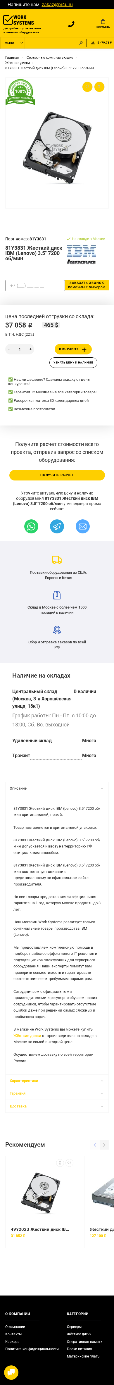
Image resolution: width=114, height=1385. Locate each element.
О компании (15, 1327)
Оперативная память (85, 1342)
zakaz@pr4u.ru (57, 5)
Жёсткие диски (27, 1035)
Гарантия (17, 1093)
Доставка (18, 1106)
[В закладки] (69, 1163)
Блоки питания (79, 1349)
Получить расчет (56, 475)
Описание (18, 788)
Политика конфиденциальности (32, 1349)
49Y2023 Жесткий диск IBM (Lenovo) (41, 1229)
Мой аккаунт (93, 42)
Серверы (74, 1327)
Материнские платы (83, 1356)
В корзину (69, 349)
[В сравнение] (60, 1163)
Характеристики (24, 1081)
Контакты (13, 1334)
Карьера (12, 1342)
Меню (9, 42)
